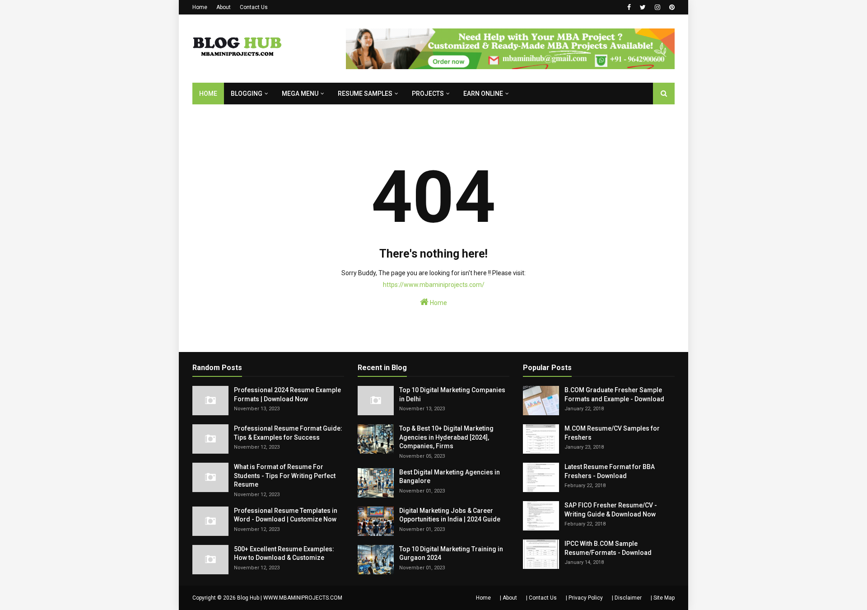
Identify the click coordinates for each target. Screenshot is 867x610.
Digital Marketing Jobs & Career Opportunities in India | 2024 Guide (449, 515)
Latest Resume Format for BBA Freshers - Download (609, 471)
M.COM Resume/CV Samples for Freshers (612, 433)
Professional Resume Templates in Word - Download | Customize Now (285, 515)
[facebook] (629, 7)
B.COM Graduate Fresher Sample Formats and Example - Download (614, 394)
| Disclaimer (627, 598)
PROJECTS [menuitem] (428, 93)
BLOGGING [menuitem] (246, 93)
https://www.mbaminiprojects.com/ (434, 284)
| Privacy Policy (584, 598)
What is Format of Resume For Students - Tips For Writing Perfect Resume (285, 475)
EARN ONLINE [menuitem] (483, 93)
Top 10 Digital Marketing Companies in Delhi (452, 394)
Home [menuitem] (208, 93)
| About (508, 598)
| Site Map (663, 598)
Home (199, 7)
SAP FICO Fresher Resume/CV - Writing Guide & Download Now (610, 510)
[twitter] (643, 7)
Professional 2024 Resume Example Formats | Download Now (287, 394)
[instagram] (657, 7)
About (223, 7)
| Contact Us (541, 598)
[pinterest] (671, 7)
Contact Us (254, 7)
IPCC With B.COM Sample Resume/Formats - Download (608, 548)
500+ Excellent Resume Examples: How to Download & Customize (284, 553)
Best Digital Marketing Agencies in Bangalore (449, 477)
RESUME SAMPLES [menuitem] (365, 93)
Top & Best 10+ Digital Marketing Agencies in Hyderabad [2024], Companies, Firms (446, 437)
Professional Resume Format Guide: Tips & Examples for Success (288, 433)
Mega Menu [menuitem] (300, 93)
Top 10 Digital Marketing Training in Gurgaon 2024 (451, 553)
